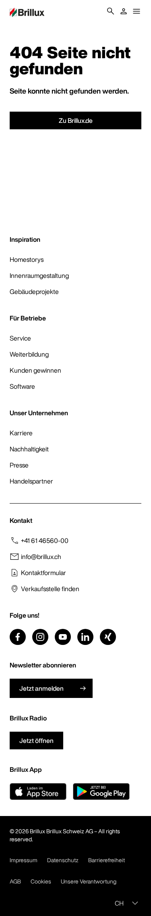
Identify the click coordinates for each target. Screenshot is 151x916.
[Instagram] (40, 637)
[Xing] (108, 637)
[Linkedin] (85, 637)
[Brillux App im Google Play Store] (101, 791)
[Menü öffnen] (136, 11)
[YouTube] (63, 637)
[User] (123, 11)
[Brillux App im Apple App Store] (38, 791)
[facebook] (18, 637)
